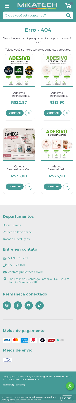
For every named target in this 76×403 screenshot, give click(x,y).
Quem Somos (12, 225)
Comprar (15, 113)
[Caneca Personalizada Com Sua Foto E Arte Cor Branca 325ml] (28, 187)
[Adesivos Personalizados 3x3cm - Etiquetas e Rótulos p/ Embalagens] (66, 113)
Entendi (67, 398)
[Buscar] (68, 15)
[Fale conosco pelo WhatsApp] (70, 386)
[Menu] (7, 5)
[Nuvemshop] (14, 385)
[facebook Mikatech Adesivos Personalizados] (18, 305)
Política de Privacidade (17, 232)
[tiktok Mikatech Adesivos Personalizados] (39, 305)
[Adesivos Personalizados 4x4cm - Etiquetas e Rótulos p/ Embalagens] (28, 113)
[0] (68, 6)
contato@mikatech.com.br (25, 272)
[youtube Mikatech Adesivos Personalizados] (29, 305)
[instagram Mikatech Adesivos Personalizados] (7, 305)
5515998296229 (18, 258)
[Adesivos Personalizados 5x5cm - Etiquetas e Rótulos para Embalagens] (66, 187)
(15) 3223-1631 (16, 265)
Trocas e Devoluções (16, 239)
